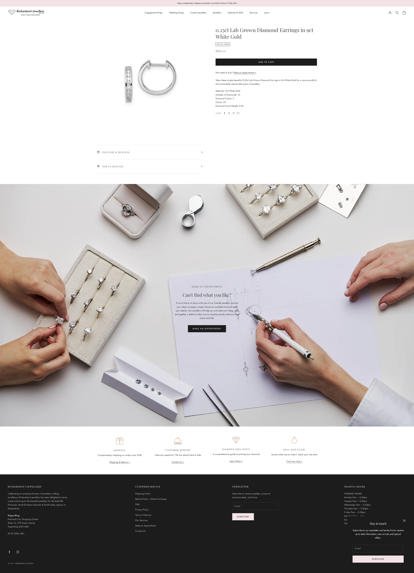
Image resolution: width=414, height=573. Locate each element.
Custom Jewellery (198, 12)
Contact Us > (178, 462)
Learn (266, 12)
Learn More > (236, 461)
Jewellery (217, 12)
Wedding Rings (176, 12)
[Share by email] (238, 113)
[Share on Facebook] (224, 113)
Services (254, 12)
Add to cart (266, 62)
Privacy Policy (142, 509)
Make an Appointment (207, 328)
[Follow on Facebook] (9, 552)
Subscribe (378, 559)
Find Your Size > (294, 461)
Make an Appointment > (245, 72)
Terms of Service (143, 515)
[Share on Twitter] (229, 113)
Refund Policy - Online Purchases (151, 499)
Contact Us (140, 531)
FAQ (137, 504)
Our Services (141, 520)
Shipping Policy (142, 493)
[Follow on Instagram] (17, 552)
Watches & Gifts (235, 12)
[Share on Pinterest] (233, 113)
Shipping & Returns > (119, 462)
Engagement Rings (154, 12)
